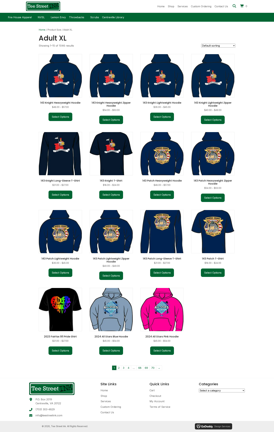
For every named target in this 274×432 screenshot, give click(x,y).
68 (139, 367)
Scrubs (94, 17)
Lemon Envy (58, 17)
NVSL (41, 17)
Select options (60, 116)
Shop (104, 395)
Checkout (155, 395)
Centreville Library (113, 17)
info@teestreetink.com (49, 415)
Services (106, 401)
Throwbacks (76, 17)
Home (42, 29)
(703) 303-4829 (45, 409)
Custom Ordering (111, 406)
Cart (152, 390)
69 (146, 367)
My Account (157, 401)
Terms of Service (160, 406)
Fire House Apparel (20, 17)
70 (152, 367)
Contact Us (107, 412)
